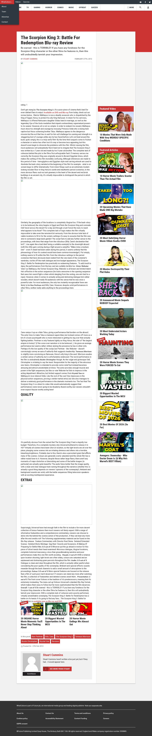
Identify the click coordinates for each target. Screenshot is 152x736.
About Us (20, 713)
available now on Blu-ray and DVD (47, 601)
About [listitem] (4, 7)
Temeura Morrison (82, 636)
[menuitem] (7, 2)
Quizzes (26, 2)
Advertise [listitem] (5, 17)
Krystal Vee (44, 641)
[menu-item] (19, 7)
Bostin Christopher (29, 641)
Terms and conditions (82, 713)
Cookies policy (22, 718)
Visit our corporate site (93, 706)
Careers (106, 718)
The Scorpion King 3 (64, 636)
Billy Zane (49, 636)
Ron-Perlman (37, 636)
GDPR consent (22, 724)
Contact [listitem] (5, 22)
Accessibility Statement (54, 718)
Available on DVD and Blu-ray (56, 112)
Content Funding (80, 718)
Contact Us (49, 713)
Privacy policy (108, 713)
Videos (18, 2)
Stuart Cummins (30, 59)
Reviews (55, 641)
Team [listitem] (4, 12)
